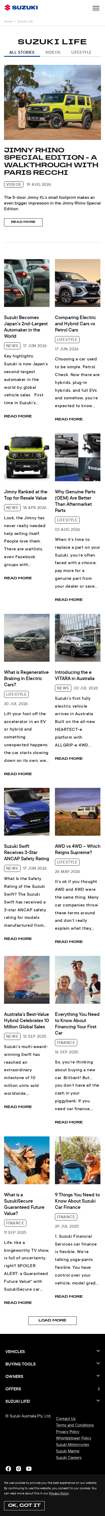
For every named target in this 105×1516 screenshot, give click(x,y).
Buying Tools (20, 1364)
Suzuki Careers (69, 1457)
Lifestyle (81, 52)
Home (8, 21)
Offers (13, 1388)
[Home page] (22, 8)
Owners (14, 1376)
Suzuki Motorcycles (72, 1444)
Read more (23, 222)
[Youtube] (29, 1469)
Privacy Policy (59, 1493)
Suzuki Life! (17, 1400)
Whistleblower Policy (73, 1438)
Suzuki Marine (67, 1451)
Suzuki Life (25, 21)
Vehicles (15, 1351)
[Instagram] (18, 1469)
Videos (53, 52)
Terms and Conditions (75, 1425)
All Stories (22, 52)
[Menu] (96, 9)
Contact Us (66, 1418)
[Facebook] (8, 1469)
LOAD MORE (52, 1320)
